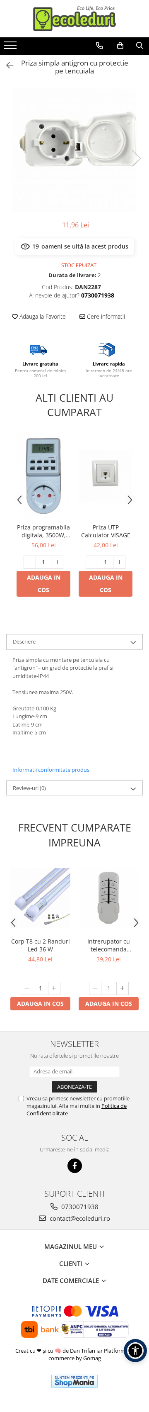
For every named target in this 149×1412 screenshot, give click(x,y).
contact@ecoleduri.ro (79, 1218)
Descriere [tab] (24, 641)
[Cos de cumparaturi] (120, 45)
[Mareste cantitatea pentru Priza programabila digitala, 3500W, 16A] (57, 562)
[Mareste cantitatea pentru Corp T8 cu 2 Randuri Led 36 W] (54, 988)
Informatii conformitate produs (50, 769)
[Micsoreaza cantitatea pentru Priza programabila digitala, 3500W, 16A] (30, 562)
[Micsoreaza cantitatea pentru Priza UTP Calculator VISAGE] (92, 562)
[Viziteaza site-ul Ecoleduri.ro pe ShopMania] (74, 1381)
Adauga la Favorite (42, 316)
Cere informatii (105, 316)
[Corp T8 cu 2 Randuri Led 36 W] (40, 898)
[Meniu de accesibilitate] (135, 1350)
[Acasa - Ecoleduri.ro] (74, 18)
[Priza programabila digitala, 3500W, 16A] (43, 476)
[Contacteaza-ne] (99, 45)
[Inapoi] (6, 65)
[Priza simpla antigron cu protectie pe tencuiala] (74, 150)
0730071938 (79, 1206)
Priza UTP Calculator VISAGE (105, 531)
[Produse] (11, 47)
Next (136, 158)
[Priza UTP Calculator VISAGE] (105, 476)
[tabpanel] (74, 150)
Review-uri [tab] (29, 788)
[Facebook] (74, 1165)
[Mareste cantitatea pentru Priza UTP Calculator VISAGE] (119, 562)
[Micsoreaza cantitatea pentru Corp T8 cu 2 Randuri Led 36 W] (27, 988)
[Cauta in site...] (139, 45)
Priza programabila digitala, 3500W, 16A (43, 531)
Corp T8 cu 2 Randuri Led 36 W (40, 945)
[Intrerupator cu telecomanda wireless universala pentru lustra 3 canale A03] (109, 898)
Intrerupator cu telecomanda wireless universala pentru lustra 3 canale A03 (108, 945)
